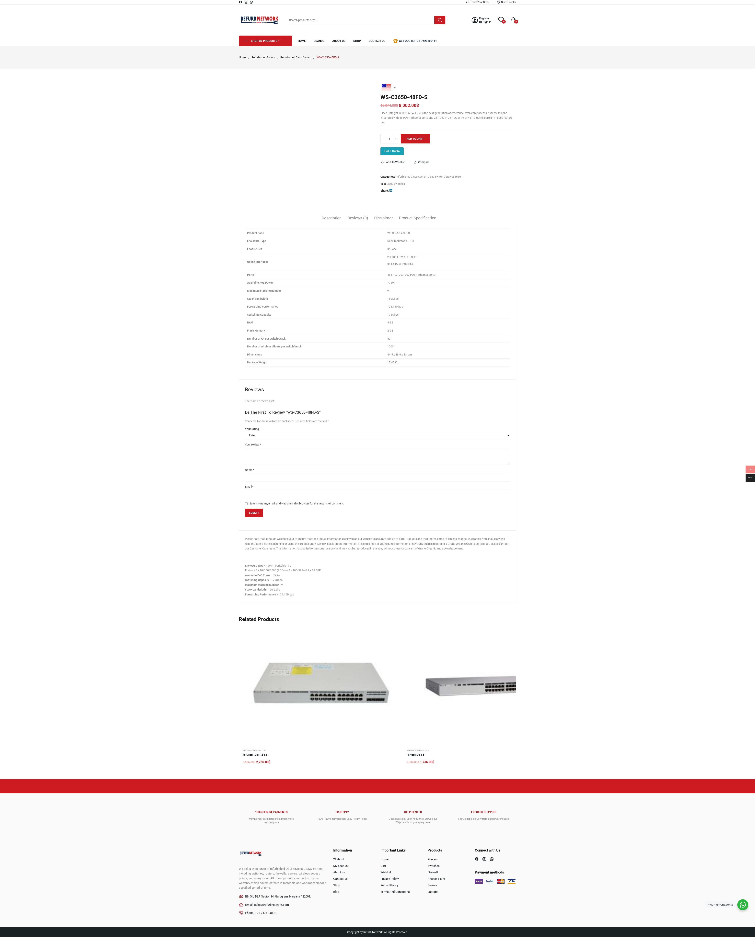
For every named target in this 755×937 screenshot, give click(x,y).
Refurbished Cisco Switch (411, 176)
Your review (253, 444)
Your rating (252, 429)
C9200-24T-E (416, 755)
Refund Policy (389, 885)
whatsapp (251, 2)
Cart (383, 866)
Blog (336, 892)
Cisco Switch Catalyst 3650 (444, 176)
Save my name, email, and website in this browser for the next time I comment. (297, 503)
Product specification (417, 218)
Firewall (433, 872)
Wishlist (338, 859)
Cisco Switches (396, 183)
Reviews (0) (358, 218)
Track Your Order (479, 2)
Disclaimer (383, 218)
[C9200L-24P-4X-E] (320, 686)
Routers (433, 859)
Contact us (340, 879)
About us (339, 872)
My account (341, 866)
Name (249, 469)
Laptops (433, 892)
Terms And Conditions (395, 892)
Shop (336, 885)
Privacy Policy (389, 879)
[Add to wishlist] (395, 640)
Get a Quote (392, 151)
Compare (423, 162)
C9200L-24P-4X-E (255, 755)
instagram (246, 2)
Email (249, 486)
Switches (434, 866)
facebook (240, 2)
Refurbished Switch (254, 750)
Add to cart (415, 138)
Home (384, 859)
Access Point (436, 879)
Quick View (395, 631)
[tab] (331, 218)
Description (332, 218)
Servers (432, 885)
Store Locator (508, 2)
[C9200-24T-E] (484, 686)
